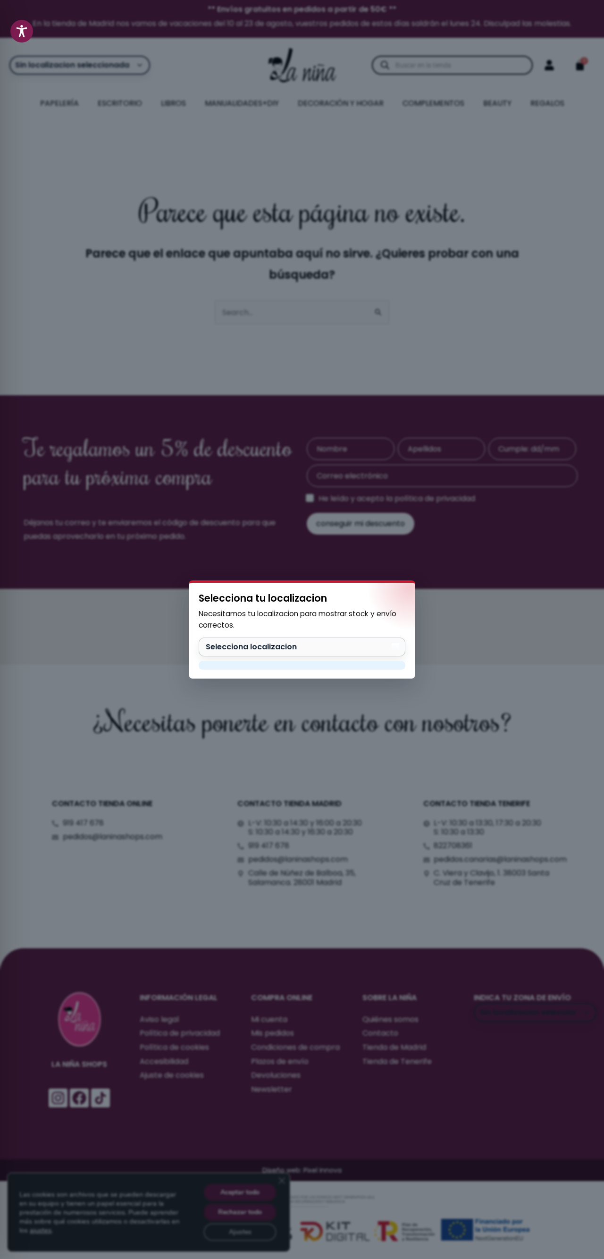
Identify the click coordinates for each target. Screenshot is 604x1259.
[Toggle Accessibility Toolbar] (21, 31)
